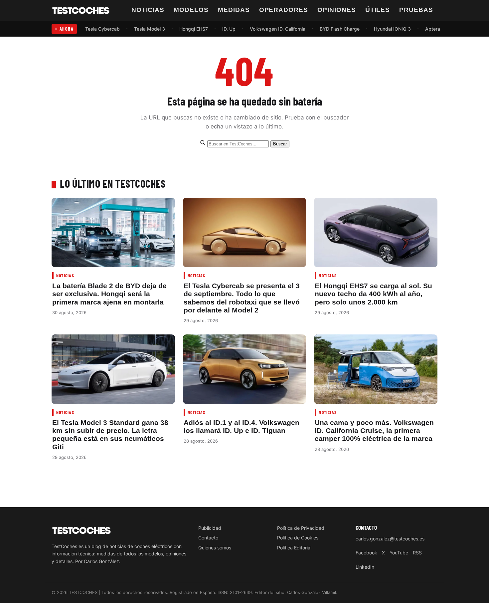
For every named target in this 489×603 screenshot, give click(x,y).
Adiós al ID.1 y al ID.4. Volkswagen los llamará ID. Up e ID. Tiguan (241, 426)
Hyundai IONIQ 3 (392, 29)
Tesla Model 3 (149, 29)
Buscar (280, 143)
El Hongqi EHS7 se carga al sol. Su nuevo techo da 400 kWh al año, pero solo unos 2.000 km (373, 294)
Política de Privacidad (300, 528)
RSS (417, 552)
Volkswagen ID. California (277, 29)
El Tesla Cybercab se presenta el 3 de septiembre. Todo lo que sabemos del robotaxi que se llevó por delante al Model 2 (242, 298)
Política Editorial (294, 547)
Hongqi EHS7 (193, 29)
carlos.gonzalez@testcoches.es (390, 538)
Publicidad (209, 528)
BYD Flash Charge (340, 29)
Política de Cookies (297, 537)
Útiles (377, 9)
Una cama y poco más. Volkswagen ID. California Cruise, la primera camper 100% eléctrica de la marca (374, 431)
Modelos (191, 9)
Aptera (432, 29)
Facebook (366, 552)
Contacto (208, 537)
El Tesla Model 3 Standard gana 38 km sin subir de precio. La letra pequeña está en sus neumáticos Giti (110, 435)
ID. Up (229, 29)
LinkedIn (365, 567)
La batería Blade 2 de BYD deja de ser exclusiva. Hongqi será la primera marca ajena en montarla (109, 294)
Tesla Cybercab (102, 29)
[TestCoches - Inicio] (81, 10)
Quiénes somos (214, 547)
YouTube (399, 552)
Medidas (234, 9)
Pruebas (416, 9)
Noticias (148, 9)
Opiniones (336, 9)
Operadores (283, 9)
